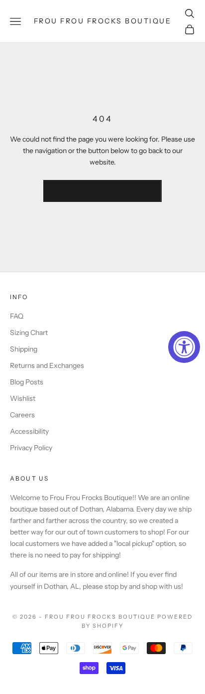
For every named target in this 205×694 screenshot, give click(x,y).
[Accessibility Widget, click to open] (184, 347)
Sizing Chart (29, 332)
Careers (22, 414)
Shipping (23, 349)
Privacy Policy (31, 447)
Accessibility (29, 431)
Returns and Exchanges (47, 365)
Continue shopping (102, 190)
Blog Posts (26, 381)
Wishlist (22, 398)
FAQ (16, 316)
